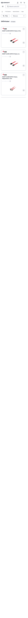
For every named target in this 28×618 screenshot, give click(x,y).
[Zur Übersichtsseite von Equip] (4, 29)
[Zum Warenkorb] (24, 2)
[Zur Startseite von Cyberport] (5, 3)
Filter (7, 15)
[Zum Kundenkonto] (17, 2)
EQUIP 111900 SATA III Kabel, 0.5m (11, 30)
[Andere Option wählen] (24, 16)
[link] (13, 37)
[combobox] (18, 15)
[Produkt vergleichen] (24, 43)
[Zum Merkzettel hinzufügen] (24, 29)
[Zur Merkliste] (21, 2)
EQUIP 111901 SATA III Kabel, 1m (11, 53)
